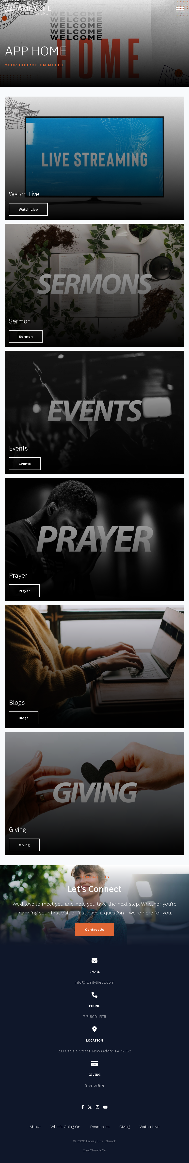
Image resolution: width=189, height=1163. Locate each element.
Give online (94, 1085)
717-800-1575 (94, 1016)
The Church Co (94, 1150)
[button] (180, 9)
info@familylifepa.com (94, 982)
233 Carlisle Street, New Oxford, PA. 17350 (94, 1051)
